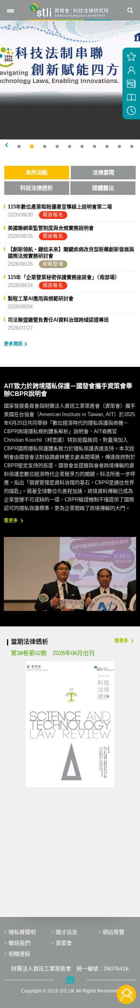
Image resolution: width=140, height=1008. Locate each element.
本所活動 (36, 172)
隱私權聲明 (22, 932)
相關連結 (19, 954)
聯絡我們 (19, 943)
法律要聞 (103, 172)
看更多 (11, 520)
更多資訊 (13, 344)
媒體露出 (103, 188)
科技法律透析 (36, 188)
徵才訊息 (66, 932)
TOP (126, 969)
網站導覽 (113, 932)
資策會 (64, 943)
